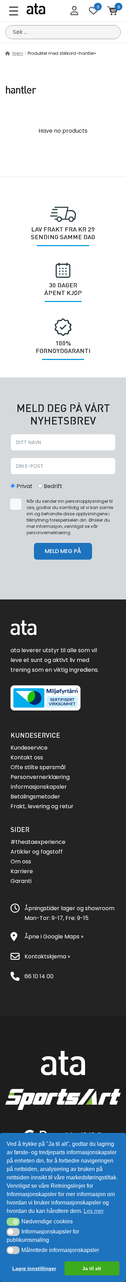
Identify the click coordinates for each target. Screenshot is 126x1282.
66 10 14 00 (39, 976)
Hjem (17, 53)
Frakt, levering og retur (42, 806)
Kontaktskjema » (47, 956)
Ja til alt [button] (91, 1268)
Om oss (20, 861)
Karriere (21, 871)
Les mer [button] (94, 1211)
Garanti (20, 881)
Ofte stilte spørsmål (37, 767)
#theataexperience (37, 842)
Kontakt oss (26, 757)
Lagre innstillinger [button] (34, 1268)
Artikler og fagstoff (36, 852)
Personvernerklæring (40, 777)
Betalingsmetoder (35, 797)
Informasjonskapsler (38, 787)
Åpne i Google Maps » (53, 937)
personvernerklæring (48, 533)
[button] (13, 1221)
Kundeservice (29, 748)
